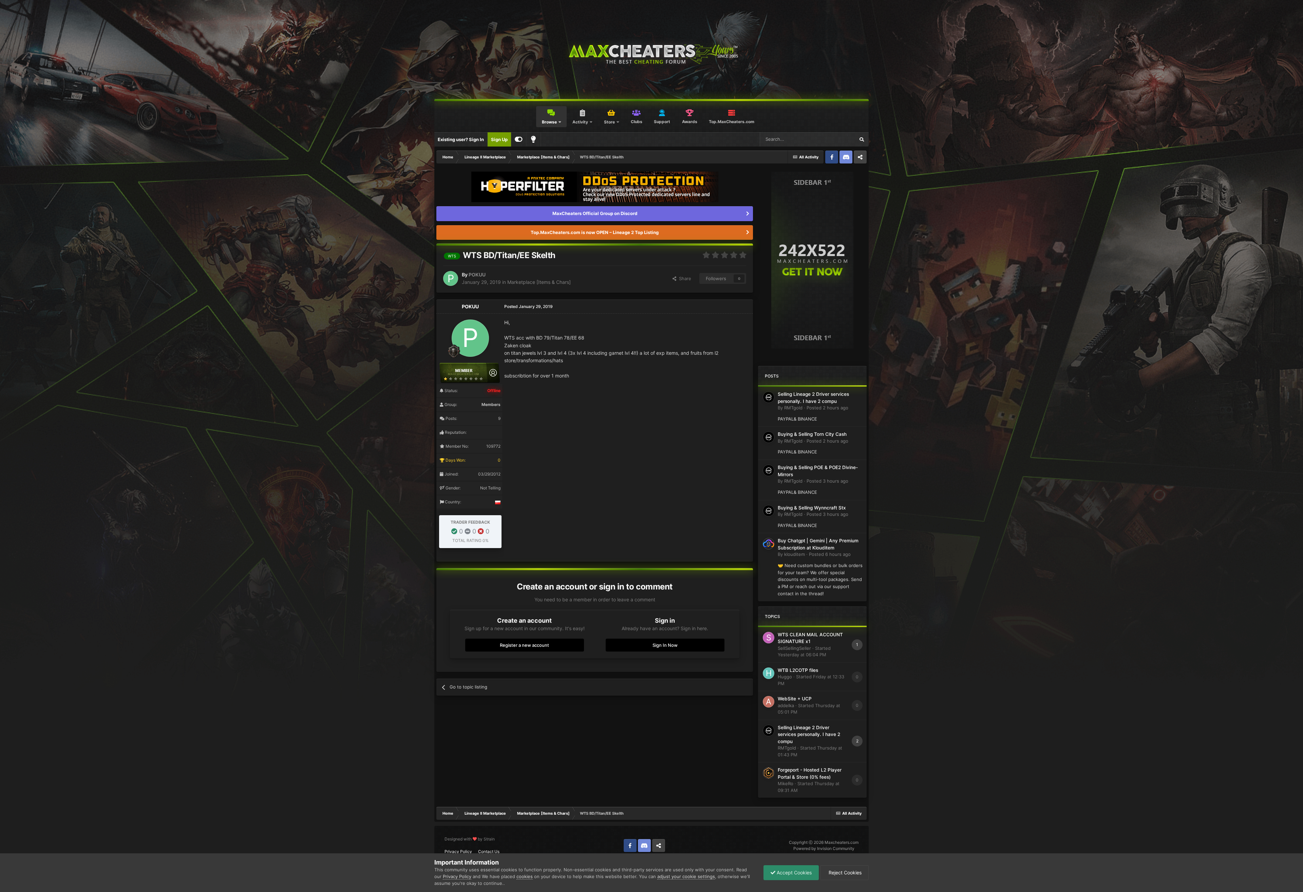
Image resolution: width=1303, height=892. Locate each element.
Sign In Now (665, 645)
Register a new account (524, 645)
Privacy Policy (458, 851)
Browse (549, 121)
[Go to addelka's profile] (768, 701)
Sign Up (499, 139)
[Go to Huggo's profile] (768, 673)
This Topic (835, 139)
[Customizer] (518, 139)
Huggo (785, 676)
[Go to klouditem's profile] (768, 543)
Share (683, 278)
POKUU (477, 274)
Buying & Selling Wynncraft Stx (812, 507)
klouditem (794, 554)
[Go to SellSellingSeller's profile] (768, 637)
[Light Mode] (533, 139)
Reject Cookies (844, 872)
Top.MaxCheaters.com (731, 121)
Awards (689, 121)
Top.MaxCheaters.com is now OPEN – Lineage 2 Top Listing (595, 232)
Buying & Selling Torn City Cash (812, 434)
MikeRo (785, 783)
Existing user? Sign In (461, 139)
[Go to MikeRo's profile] (768, 773)
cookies (524, 876)
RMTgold (793, 407)
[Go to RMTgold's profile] (768, 397)
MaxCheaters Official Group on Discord (594, 213)
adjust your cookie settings (686, 876)
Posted (827, 407)
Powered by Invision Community (823, 848)
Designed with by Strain (470, 838)
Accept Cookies (793, 872)
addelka (786, 705)
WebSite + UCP (795, 698)
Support (662, 121)
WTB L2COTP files (798, 670)
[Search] (861, 139)
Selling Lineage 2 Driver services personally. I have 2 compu (809, 734)
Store (609, 121)
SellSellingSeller (794, 648)
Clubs (636, 121)
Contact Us (488, 851)
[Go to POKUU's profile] (450, 278)
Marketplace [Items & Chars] (539, 282)
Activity (580, 121)
